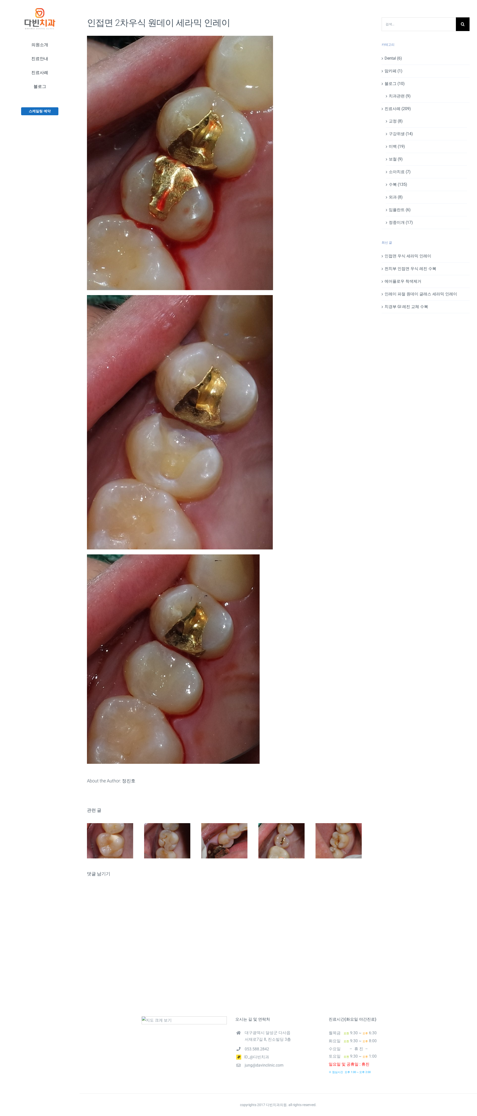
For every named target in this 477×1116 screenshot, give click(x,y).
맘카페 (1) (393, 71)
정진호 (128, 780)
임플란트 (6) (400, 209)
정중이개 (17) (401, 222)
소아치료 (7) (400, 171)
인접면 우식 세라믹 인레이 (408, 256)
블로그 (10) (395, 83)
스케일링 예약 (40, 111)
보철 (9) (396, 159)
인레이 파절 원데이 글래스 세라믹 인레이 (421, 294)
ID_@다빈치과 (255, 1057)
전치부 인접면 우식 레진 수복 (410, 268)
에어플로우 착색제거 (403, 281)
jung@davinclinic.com (264, 1065)
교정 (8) (396, 121)
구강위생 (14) (401, 133)
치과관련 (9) (400, 96)
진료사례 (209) (398, 108)
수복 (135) (398, 184)
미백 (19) (397, 146)
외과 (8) (396, 197)
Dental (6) (393, 58)
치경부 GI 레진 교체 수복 (406, 306)
